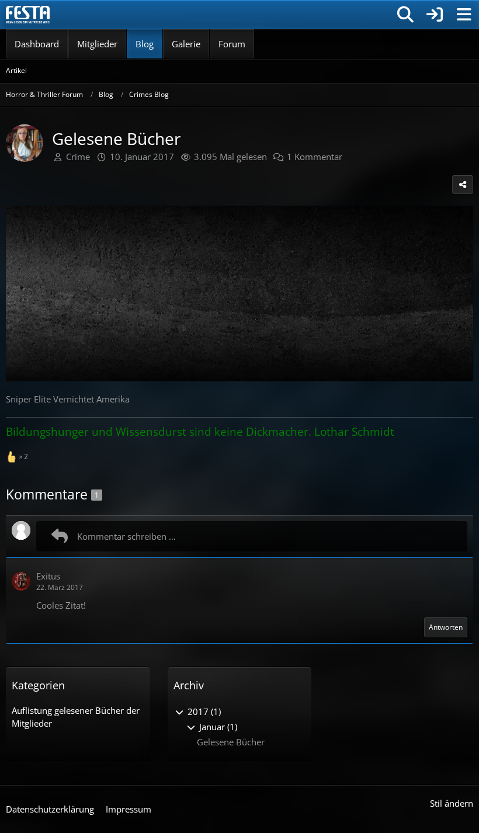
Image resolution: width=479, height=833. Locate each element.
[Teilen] (462, 184)
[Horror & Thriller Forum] (28, 14)
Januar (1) (217, 727)
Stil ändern (451, 803)
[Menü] (463, 14)
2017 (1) (203, 711)
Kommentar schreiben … (126, 536)
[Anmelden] (434, 14)
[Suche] (405, 14)
